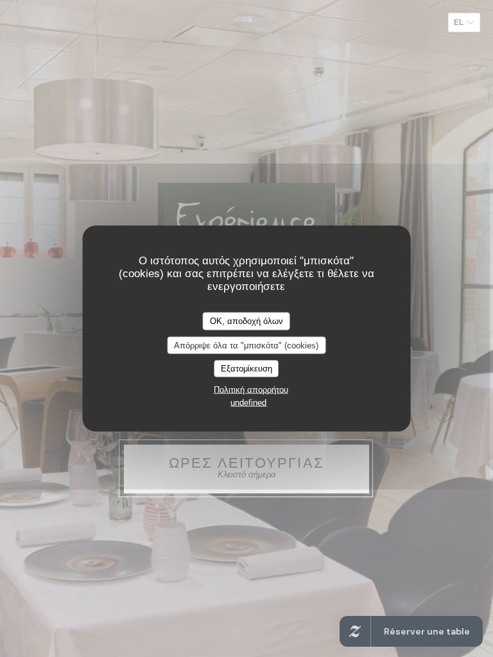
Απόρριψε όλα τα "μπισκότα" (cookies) (246, 345)
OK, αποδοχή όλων (246, 321)
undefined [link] (248, 402)
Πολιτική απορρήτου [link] (251, 389)
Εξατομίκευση (246, 368)
